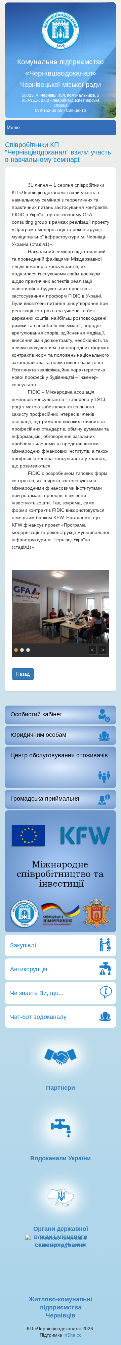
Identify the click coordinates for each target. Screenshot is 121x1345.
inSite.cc (72, 1335)
